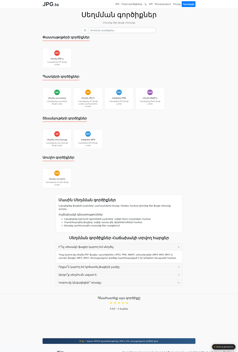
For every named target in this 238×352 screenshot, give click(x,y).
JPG (117, 4)
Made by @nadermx (224, 347)
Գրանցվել (188, 4)
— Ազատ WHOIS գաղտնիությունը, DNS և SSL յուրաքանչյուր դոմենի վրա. (119, 341)
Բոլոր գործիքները (131, 4)
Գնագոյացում (163, 4)
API (150, 4)
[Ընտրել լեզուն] (145, 4)
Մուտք (177, 4)
